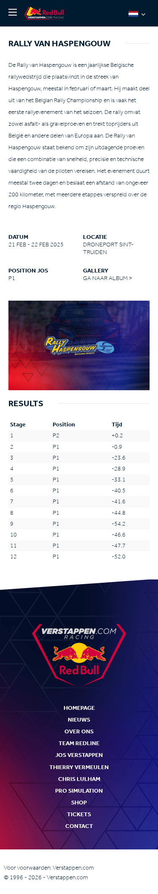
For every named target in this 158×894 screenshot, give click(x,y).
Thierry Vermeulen (79, 767)
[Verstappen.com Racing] (45, 13)
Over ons (79, 731)
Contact (79, 826)
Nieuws (79, 719)
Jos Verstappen (79, 755)
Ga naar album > (107, 278)
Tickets (79, 814)
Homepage (79, 707)
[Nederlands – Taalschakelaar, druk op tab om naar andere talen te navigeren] (137, 13)
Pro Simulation (79, 790)
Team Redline (79, 743)
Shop (79, 802)
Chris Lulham (79, 779)
